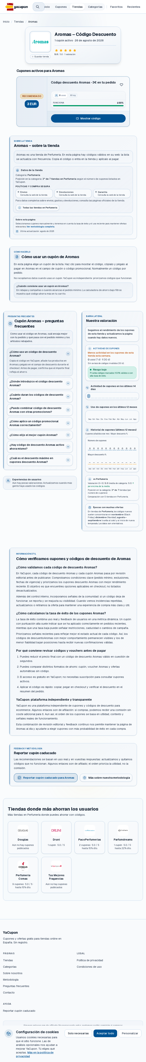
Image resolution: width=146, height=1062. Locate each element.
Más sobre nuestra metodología (109, 777)
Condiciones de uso (89, 966)
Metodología (10, 979)
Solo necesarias (78, 1033)
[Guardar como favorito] (121, 84)
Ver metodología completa (40, 226)
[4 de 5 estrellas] (70, 50)
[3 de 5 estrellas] (65, 50)
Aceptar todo (105, 1033)
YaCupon (10, 932)
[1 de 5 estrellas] (56, 50)
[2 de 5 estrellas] (61, 50)
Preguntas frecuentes (16, 986)
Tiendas (77, 7)
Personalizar (130, 1033)
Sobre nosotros (12, 973)
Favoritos (116, 7)
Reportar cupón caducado (19, 1010)
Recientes (133, 7)
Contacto (9, 992)
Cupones (61, 7)
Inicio (46, 7)
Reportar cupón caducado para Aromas (48, 777)
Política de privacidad (90, 960)
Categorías (95, 7)
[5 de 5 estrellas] (75, 50)
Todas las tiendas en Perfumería (40, 207)
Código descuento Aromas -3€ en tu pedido (83, 82)
